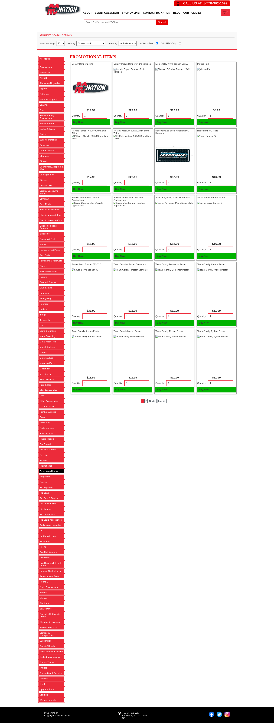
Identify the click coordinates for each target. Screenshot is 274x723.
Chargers (44, 156)
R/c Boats (44, 493)
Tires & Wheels (47, 646)
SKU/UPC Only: (169, 43)
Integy (43, 314)
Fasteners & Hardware (51, 260)
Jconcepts (45, 320)
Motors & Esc (46, 358)
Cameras (44, 145)
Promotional (46, 466)
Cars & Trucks (47, 150)
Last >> (162, 401)
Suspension (45, 640)
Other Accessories (49, 401)
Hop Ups (44, 304)
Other (42, 395)
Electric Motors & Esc (50, 215)
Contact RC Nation (156, 12)
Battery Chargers (48, 99)
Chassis (44, 161)
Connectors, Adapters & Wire (51, 168)
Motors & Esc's (47, 363)
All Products (46, 58)
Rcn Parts (44, 557)
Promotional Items (49, 471)
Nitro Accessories (48, 390)
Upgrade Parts (47, 689)
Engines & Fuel (47, 239)
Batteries (44, 94)
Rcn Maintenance (48, 552)
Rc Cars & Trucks (48, 536)
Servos (43, 592)
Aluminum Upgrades (50, 83)
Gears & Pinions (48, 282)
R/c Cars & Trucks (49, 498)
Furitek (43, 277)
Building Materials (48, 139)
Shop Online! (131, 12)
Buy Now (78, 122)
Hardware (44, 293)
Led (41, 325)
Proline (43, 460)
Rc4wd (43, 547)
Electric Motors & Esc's (51, 220)
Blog (176, 12)
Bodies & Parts (47, 123)
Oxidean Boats (47, 406)
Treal (42, 684)
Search (162, 22)
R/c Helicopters (47, 514)
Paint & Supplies (48, 412)
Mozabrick (45, 368)
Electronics (45, 233)
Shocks (43, 598)
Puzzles (43, 482)
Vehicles (44, 694)
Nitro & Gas (45, 385)
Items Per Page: (47, 43)
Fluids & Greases (48, 271)
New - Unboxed (47, 379)
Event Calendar (107, 12)
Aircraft (43, 78)
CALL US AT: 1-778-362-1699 (205, 3)
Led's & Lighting (48, 331)
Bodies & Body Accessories (47, 116)
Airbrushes (45, 72)
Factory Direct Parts (50, 250)
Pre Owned (45, 444)
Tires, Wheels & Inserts (51, 651)
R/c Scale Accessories (51, 520)
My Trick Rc (45, 374)
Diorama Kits (46, 185)
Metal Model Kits (48, 341)
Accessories (46, 67)
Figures (43, 266)
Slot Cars (44, 603)
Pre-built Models (48, 449)
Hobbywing (45, 298)
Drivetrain (44, 198)
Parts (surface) (47, 428)
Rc (41, 530)
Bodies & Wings (47, 129)
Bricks (43, 134)
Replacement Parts (49, 576)
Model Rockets (47, 347)
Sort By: (72, 43)
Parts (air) (45, 422)
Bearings (44, 105)
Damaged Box (47, 174)
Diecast (43, 180)
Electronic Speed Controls (48, 227)
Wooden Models (48, 700)
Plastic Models (47, 439)
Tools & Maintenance (50, 657)
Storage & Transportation (47, 634)
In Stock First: (146, 43)
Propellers (45, 476)
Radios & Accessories (50, 525)
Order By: (113, 43)
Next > (152, 401)
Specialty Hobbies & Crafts (50, 615)
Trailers (43, 667)
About (87, 12)
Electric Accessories (49, 209)
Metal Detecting (47, 336)
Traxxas (44, 678)
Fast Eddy (45, 255)
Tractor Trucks (47, 662)
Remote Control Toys (50, 571)
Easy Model (45, 204)
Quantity (76, 115)
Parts (42, 417)
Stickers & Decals (48, 627)
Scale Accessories (49, 587)
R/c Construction (48, 503)
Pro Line (44, 455)
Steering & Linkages (50, 622)
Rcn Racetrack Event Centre (50, 564)
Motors (43, 352)
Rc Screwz (45, 541)
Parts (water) (46, 433)
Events (43, 244)
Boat (42, 110)
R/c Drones (45, 509)
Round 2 (44, 581)
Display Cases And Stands (49, 192)
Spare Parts (46, 608)
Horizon (43, 309)
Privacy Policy (51, 712)
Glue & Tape (46, 287)
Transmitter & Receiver (51, 673)
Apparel (43, 88)
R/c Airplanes (46, 487)
